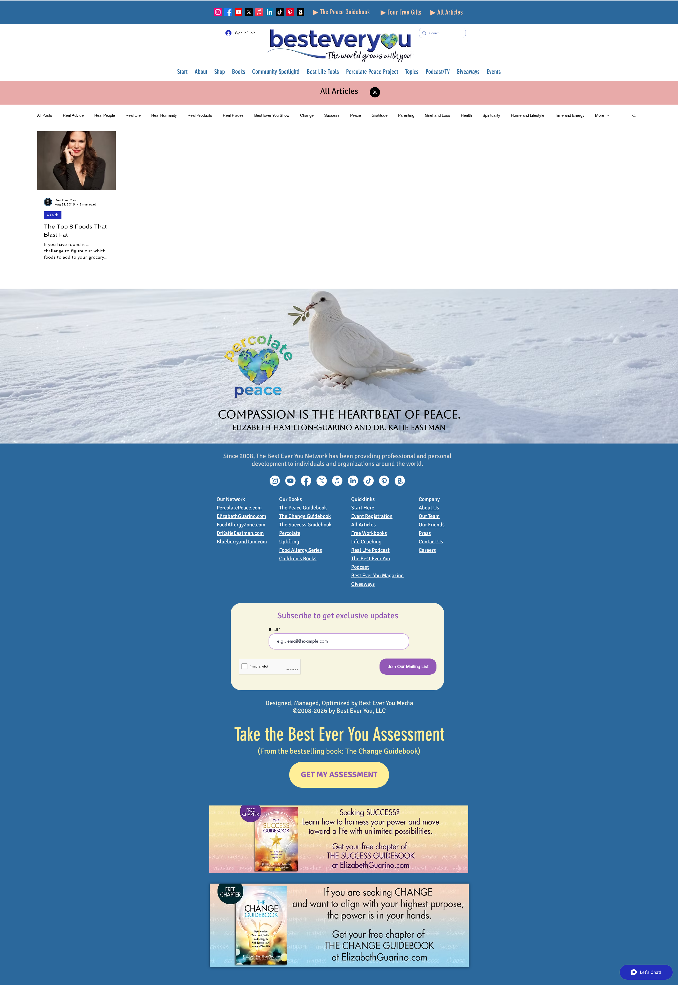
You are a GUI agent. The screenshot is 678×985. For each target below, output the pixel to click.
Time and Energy (570, 115)
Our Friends (432, 524)
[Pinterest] (290, 12)
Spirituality (491, 115)
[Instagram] (218, 12)
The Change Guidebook (305, 516)
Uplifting (289, 541)
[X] (249, 12)
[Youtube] (238, 12)
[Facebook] (228, 12)
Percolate (289, 533)
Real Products (200, 115)
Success (332, 115)
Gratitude (379, 115)
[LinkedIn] (269, 12)
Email (273, 629)
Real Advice (73, 115)
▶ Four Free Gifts (401, 12)
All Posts (44, 115)
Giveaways (363, 584)
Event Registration (371, 516)
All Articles (363, 524)
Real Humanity (164, 115)
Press (425, 533)
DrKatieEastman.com (240, 533)
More (599, 115)
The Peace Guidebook (303, 507)
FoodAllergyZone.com (241, 524)
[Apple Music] (259, 12)
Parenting (406, 115)
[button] (201, 71)
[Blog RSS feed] (375, 92)
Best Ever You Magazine (377, 575)
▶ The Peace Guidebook (341, 12)
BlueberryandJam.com (242, 541)
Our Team (429, 516)
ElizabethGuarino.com (241, 516)
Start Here (362, 507)
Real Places (233, 115)
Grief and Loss (437, 115)
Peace (355, 115)
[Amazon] (300, 12)
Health (466, 115)
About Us (429, 507)
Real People (104, 115)
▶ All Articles (446, 12)
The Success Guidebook (305, 524)
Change (307, 115)
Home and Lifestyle (527, 115)
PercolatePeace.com (239, 507)
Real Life (133, 115)
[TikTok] (280, 12)
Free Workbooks (369, 533)
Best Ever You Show (271, 115)
